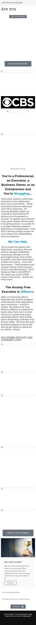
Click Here (10, 583)
